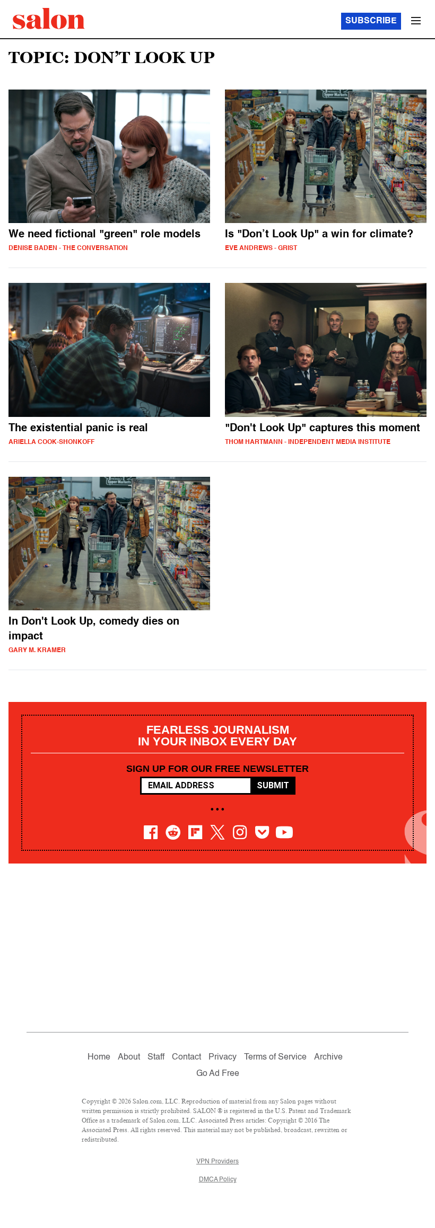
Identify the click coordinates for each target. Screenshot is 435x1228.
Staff (155, 1057)
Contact (186, 1057)
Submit (273, 785)
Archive (328, 1057)
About (129, 1057)
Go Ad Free (217, 1074)
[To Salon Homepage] (49, 18)
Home (99, 1057)
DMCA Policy (218, 1180)
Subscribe (371, 21)
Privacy (222, 1057)
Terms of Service (275, 1057)
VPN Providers (217, 1162)
